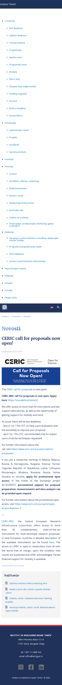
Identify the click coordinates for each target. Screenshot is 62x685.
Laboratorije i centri (19, 130)
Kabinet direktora (18, 35)
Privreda (9, 166)
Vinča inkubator (16, 253)
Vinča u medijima (17, 108)
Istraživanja (10, 122)
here (51, 542)
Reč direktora (16, 28)
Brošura (13, 71)
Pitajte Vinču (11, 297)
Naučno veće (15, 57)
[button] (58, 307)
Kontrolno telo (16, 210)
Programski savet (18, 64)
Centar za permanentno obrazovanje (27, 261)
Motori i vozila (16, 195)
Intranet (9, 282)
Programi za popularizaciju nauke (25, 246)
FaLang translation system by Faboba (13, 565)
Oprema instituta (17, 151)
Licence (13, 173)
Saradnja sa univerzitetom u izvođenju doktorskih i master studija (34, 239)
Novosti (13, 100)
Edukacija (9, 232)
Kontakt (8, 290)
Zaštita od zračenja (18, 217)
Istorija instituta (17, 42)
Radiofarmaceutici (18, 188)
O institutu (10, 20)
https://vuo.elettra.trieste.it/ (23, 400)
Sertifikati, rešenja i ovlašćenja (24, 181)
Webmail (9, 275)
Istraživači (14, 144)
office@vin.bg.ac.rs (34, 656)
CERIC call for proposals (19, 389)
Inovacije (9, 159)
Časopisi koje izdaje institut (22, 86)
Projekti (13, 137)
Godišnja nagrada (17, 93)
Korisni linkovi (15, 115)
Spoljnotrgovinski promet (21, 202)
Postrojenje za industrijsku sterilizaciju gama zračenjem (31, 224)
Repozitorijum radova (15, 268)
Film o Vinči (14, 79)
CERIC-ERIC (8, 521)
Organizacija (15, 49)
